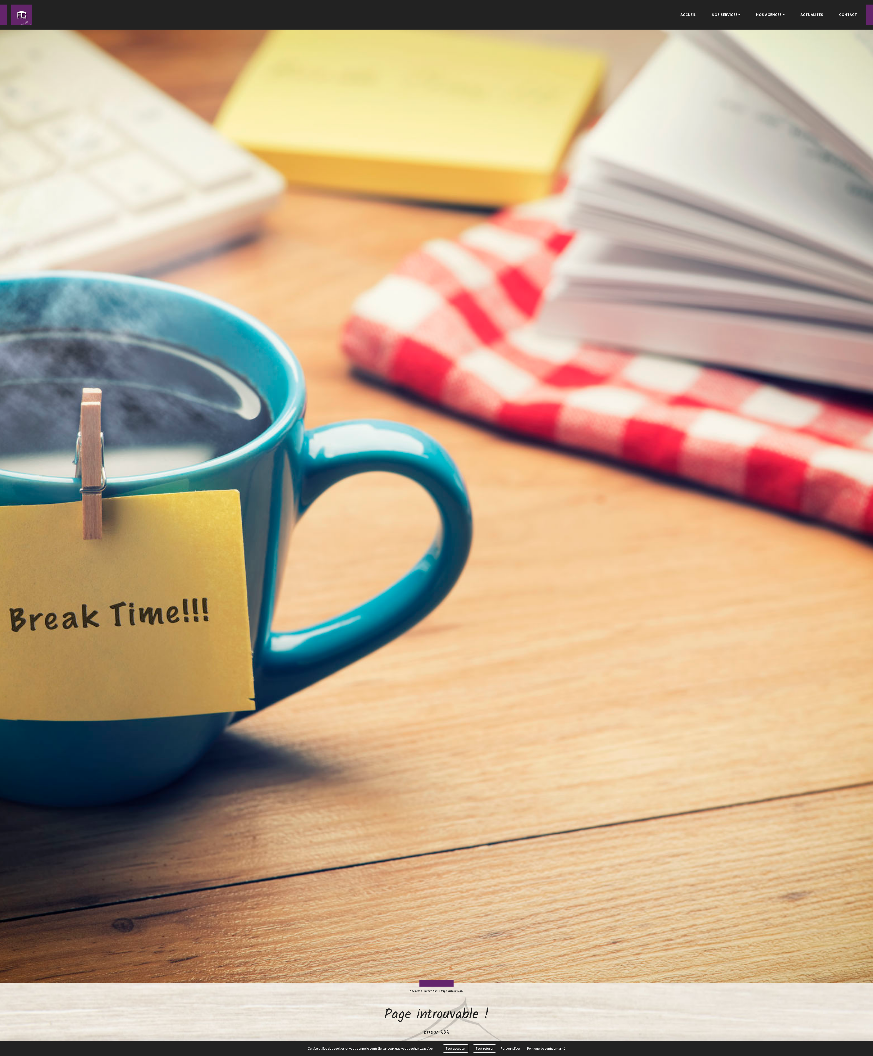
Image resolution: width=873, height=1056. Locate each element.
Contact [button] (848, 15)
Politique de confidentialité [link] (546, 1048)
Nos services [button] (725, 15)
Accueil (414, 991)
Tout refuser (484, 1048)
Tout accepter (455, 1048)
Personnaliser (510, 1048)
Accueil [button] (688, 15)
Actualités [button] (811, 15)
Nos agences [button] (769, 15)
